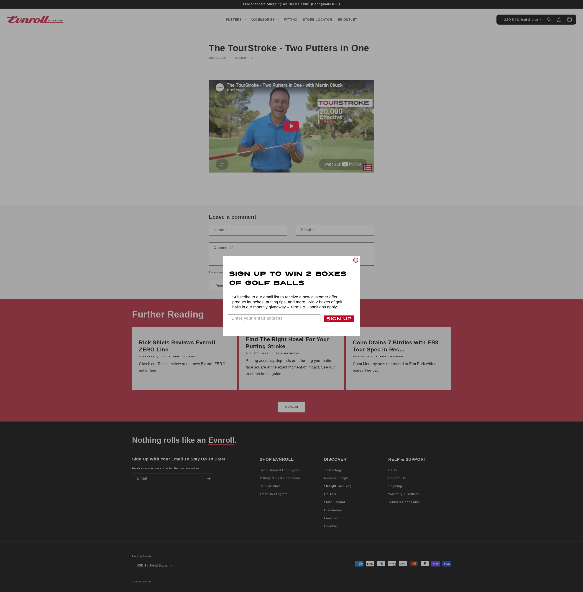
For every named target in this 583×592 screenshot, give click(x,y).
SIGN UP (339, 319)
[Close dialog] (355, 260)
